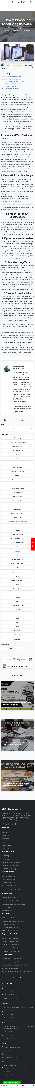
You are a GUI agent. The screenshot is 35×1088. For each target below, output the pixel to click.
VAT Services (17, 639)
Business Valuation (17, 480)
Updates (17, 622)
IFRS (17, 555)
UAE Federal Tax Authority (17, 605)
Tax (17, 593)
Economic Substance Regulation (17, 521)
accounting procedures (14, 306)
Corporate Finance (17, 492)
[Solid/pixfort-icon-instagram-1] (9, 824)
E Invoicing (17, 517)
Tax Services (17, 597)
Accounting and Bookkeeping (17, 442)
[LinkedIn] (21, 2)
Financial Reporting (17, 534)
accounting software (12, 124)
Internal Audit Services (17, 563)
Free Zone (17, 547)
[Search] (31, 429)
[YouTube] (18, 2)
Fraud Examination (17, 542)
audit (27, 342)
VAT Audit (17, 626)
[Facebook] (12, 2)
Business (17, 475)
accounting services (18, 342)
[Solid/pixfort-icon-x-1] (6, 824)
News (17, 576)
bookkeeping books (17, 162)
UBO (17, 618)
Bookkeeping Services (17, 471)
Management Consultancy (17, 572)
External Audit (17, 526)
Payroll (18, 584)
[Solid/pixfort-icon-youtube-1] (15, 824)
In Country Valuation (17, 559)
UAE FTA (17, 610)
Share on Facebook (12, 420)
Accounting (17, 438)
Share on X (27, 420)
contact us (14, 352)
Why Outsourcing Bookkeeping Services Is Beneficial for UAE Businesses (16, 744)
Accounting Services (20, 28)
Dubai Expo (17, 509)
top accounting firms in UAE (16, 335)
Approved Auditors (17, 450)
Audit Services (17, 467)
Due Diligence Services (17, 513)
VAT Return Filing (17, 635)
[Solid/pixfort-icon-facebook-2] (3, 824)
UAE (17, 601)
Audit (17, 454)
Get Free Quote (33, 544)
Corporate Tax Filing (17, 501)
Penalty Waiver (17, 589)
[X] (15, 2)
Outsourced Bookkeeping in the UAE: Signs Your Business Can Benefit (17, 703)
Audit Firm (17, 463)
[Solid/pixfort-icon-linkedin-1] (12, 824)
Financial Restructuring (17, 538)
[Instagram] (24, 2)
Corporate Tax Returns (17, 505)
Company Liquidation (17, 488)
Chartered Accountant (17, 484)
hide (11, 74)
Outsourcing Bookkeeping (17, 580)
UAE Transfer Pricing (17, 614)
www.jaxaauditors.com (19, 368)
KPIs (17, 568)
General (17, 551)
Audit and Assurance (17, 459)
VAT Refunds (17, 631)
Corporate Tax (17, 496)
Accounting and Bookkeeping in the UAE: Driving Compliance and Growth (16, 784)
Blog (9, 28)
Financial (17, 530)
